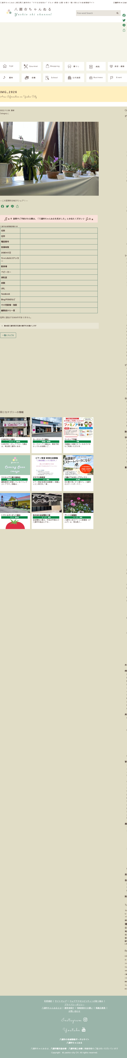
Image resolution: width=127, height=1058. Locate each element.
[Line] (124, 25)
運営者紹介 (69, 1007)
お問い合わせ (74, 1011)
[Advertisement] (63, 43)
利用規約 (48, 1001)
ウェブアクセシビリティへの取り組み (86, 1001)
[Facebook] (124, 15)
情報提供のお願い (85, 1007)
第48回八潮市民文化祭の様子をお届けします (19, 326)
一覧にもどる (8, 335)
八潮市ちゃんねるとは (52, 1007)
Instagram (72, 1020)
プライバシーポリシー (74, 1004)
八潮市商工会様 (75, 1048)
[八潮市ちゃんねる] (29, 11)
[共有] (124, 30)
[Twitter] (124, 20)
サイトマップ (61, 1001)
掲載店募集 (101, 1007)
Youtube (72, 1030)
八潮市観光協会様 (58, 1048)
